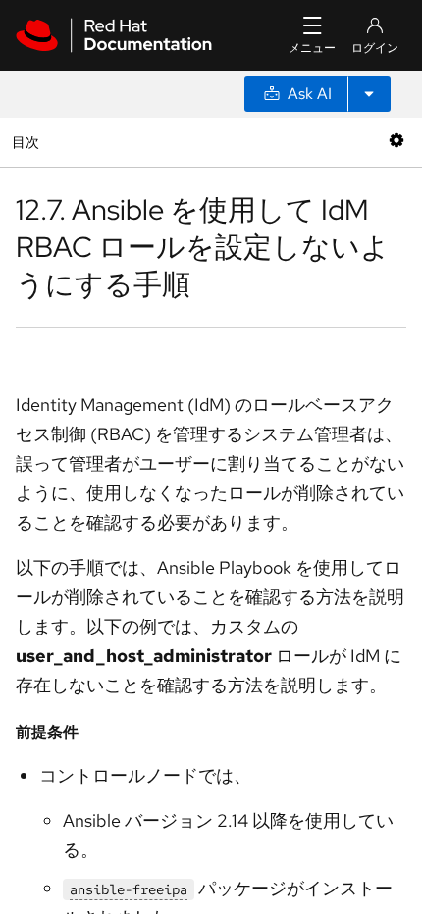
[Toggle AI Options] (369, 94)
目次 (28, 141)
